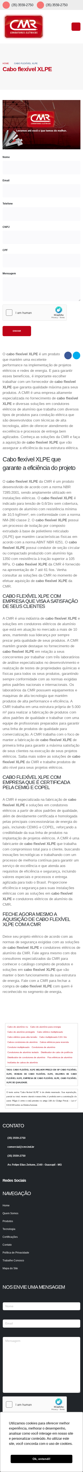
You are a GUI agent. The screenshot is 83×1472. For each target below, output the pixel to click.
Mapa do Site (10, 1268)
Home (6, 63)
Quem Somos (10, 1213)
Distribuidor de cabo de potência (57, 1052)
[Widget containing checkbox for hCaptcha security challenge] (35, 313)
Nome (6, 157)
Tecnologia (9, 1229)
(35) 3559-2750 (22, 5)
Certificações (10, 1236)
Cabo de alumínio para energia (45, 1027)
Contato (7, 1244)
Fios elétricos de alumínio (59, 1057)
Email (6, 180)
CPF (5, 250)
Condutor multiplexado (18, 1047)
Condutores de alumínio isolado (23, 1052)
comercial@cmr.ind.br (20, 1146)
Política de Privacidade (16, 1252)
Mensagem (9, 273)
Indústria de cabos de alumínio (22, 1062)
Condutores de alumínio (43, 1047)
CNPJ (6, 226)
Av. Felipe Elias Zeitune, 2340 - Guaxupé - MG (34, 1164)
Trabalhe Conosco (13, 1260)
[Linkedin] (13, 1188)
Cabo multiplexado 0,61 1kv (53, 1037)
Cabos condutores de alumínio (22, 1042)
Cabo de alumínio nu (17, 1027)
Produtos (8, 1221)
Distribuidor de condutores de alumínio (26, 1057)
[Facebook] (6, 1188)
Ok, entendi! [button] (41, 1459)
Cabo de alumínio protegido (21, 1032)
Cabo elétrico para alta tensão (22, 1037)
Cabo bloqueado (41, 1010)
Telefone (8, 203)
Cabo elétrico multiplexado (50, 1032)
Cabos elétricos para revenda (54, 1042)
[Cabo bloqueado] (17, 1002)
